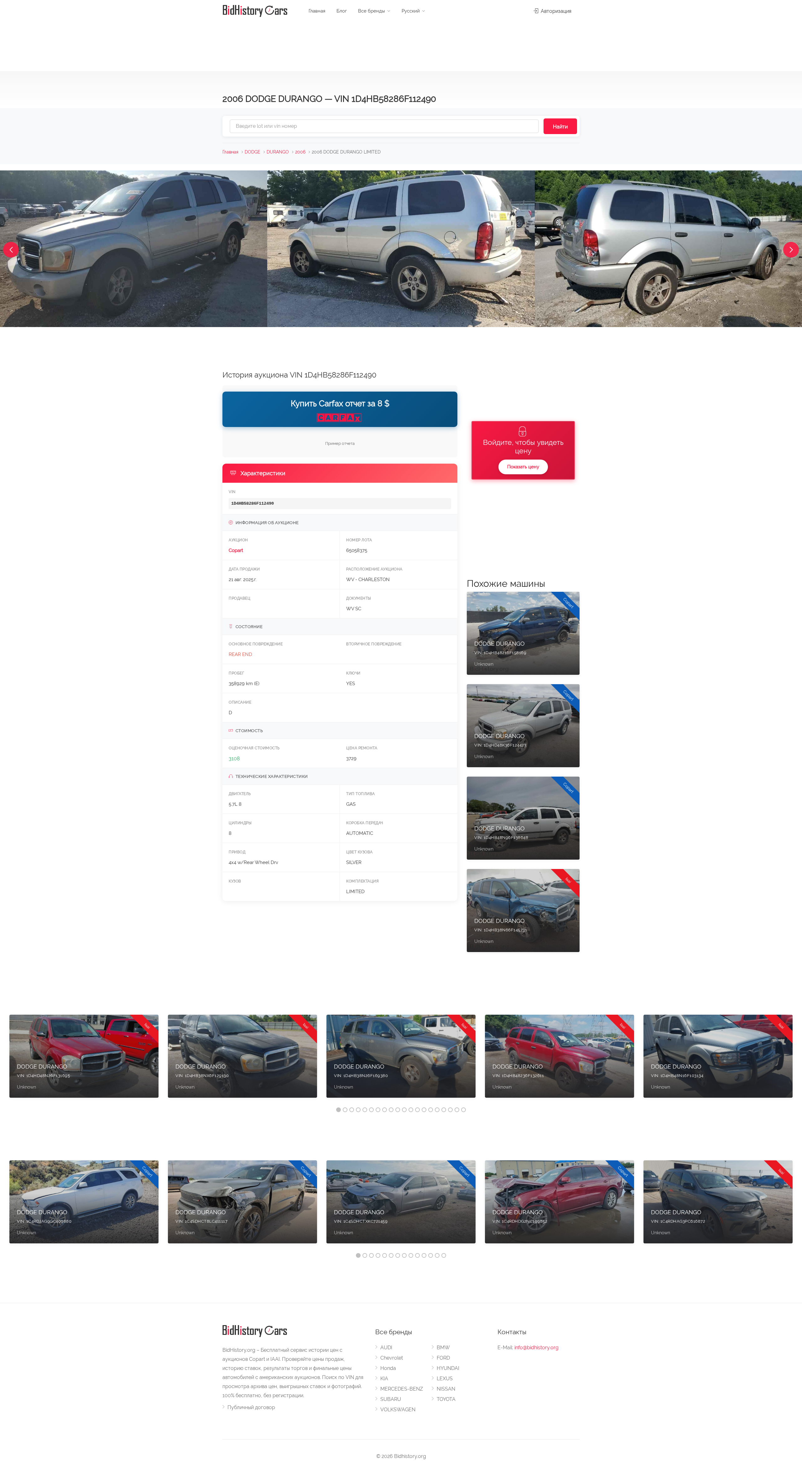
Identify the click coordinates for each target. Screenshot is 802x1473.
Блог (341, 11)
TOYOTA (446, 1399)
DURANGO (278, 151)
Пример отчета (340, 443)
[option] (84, 1059)
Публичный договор (251, 1407)
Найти (560, 127)
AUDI (386, 1348)
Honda (388, 1368)
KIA (384, 1379)
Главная (317, 11)
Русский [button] (411, 11)
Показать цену (523, 467)
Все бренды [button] (371, 11)
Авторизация (555, 11)
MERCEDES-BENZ (401, 1389)
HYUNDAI (448, 1368)
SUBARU (390, 1399)
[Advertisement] (401, 44)
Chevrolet (391, 1358)
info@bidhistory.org (536, 1348)
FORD (443, 1358)
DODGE (252, 151)
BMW (443, 1348)
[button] (11, 250)
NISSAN (446, 1389)
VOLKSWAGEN (397, 1410)
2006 (300, 151)
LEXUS (445, 1379)
